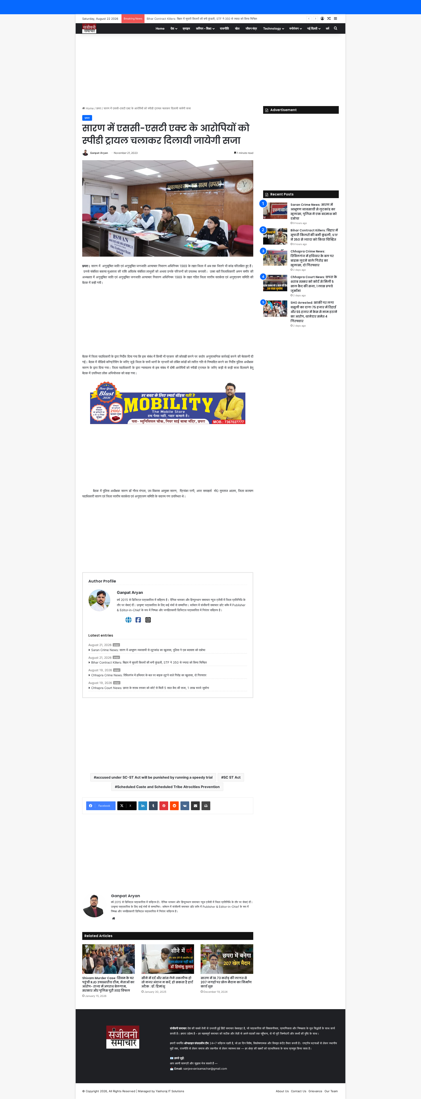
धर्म (327, 28)
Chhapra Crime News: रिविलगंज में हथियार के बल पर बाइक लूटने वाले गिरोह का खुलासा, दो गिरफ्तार (202, 18)
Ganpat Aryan (99, 152)
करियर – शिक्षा (203, 28)
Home (160, 28)
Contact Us (298, 1091)
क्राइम (186, 28)
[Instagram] (148, 620)
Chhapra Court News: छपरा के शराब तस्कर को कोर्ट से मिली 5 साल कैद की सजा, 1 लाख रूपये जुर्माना (150, 688)
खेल (237, 28)
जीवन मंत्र (251, 28)
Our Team (331, 1091)
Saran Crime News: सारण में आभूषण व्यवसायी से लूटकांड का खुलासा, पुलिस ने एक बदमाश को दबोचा (148, 650)
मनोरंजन (294, 28)
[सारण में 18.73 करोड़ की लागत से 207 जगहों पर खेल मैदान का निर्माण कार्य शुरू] (227, 959)
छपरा (98, 108)
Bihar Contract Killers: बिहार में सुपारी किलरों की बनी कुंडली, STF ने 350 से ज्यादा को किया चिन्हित (149, 662)
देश (172, 28)
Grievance (315, 1091)
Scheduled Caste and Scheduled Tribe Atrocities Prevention (168, 787)
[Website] (128, 620)
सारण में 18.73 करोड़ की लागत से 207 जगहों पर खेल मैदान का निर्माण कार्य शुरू (226, 982)
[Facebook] (138, 620)
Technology (272, 28)
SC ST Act (232, 777)
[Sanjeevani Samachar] (89, 28)
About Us (282, 1091)
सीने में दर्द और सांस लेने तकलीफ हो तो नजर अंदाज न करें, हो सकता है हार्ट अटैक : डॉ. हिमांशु (167, 982)
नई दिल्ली (312, 28)
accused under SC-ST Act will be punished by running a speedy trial (154, 777)
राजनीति (224, 28)
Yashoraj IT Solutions (170, 1091)
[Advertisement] (210, 68)
